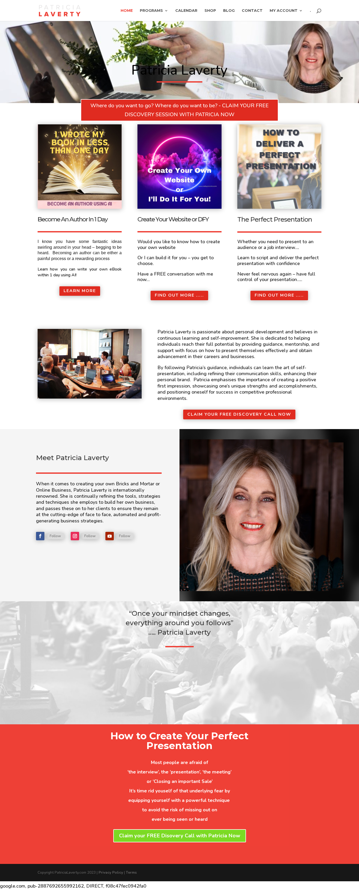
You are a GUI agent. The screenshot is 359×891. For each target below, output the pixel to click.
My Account (284, 11)
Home (127, 11)
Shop (210, 11)
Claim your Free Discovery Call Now (239, 414)
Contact (252, 11)
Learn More (80, 291)
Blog (229, 11)
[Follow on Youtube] (109, 536)
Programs (151, 11)
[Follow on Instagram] (75, 536)
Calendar (186, 11)
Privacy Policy (111, 872)
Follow (55, 535)
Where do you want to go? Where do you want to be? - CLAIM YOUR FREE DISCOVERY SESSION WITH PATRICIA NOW (179, 110)
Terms (131, 872)
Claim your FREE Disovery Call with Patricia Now (179, 835)
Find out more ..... (179, 295)
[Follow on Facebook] (40, 536)
